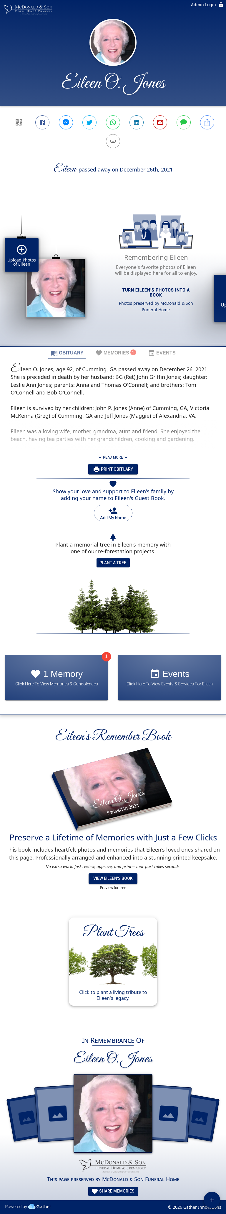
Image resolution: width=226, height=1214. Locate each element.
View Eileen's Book (113, 878)
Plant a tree (112, 562)
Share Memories (116, 1191)
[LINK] (113, 141)
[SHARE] (207, 122)
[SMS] (184, 122)
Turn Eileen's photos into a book (156, 292)
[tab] (67, 353)
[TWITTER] (89, 122)
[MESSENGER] (66, 122)
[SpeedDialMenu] (212, 1200)
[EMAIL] (160, 122)
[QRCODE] (19, 122)
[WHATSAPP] (113, 122)
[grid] (113, 272)
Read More (113, 457)
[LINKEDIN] (136, 122)
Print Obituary (116, 469)
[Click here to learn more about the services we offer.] (113, 1166)
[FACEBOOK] (42, 122)
